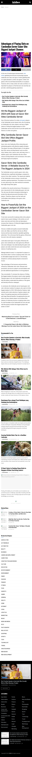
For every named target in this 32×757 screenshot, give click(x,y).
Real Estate (4, 630)
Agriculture (5, 540)
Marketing (4, 615)
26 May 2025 (11, 522)
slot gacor (22, 120)
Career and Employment (8, 555)
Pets (2, 624)
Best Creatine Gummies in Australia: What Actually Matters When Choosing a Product (15, 97)
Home (2, 7)
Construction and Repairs (9, 561)
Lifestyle (4, 612)
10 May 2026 (11, 373)
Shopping (4, 633)
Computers (4, 558)
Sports (3, 636)
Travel (3, 645)
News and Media (5, 621)
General (6, 7)
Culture (3, 564)
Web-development (6, 655)
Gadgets (3, 591)
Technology (4, 642)
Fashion (3, 579)
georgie (12, 743)
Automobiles (5, 543)
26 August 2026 (12, 341)
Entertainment (5, 570)
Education (4, 567)
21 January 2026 (12, 472)
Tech (2, 639)
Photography (5, 627)
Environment (5, 573)
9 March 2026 (12, 404)
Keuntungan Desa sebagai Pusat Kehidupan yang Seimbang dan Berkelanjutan (14, 105)
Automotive (4, 546)
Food (2, 588)
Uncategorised (5, 649)
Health (3, 600)
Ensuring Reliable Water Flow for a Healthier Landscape (13, 436)
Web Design (4, 652)
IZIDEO (10, 753)
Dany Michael (5, 341)
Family (3, 576)
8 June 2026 (18, 743)
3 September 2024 (12, 515)
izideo (16, 2)
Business (3, 552)
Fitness (3, 585)
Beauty (3, 549)
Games (3, 594)
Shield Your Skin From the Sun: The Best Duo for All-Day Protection (19, 519)
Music (3, 618)
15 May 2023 (11, 529)
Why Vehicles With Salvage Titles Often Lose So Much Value (15, 101)
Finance (3, 582)
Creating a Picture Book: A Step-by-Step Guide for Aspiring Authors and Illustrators (20, 513)
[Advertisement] (16, 25)
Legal (3, 609)
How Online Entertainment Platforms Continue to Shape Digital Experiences (20, 740)
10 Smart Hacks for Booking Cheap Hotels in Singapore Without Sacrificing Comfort (13, 469)
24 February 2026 (13, 439)
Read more (5, 688)
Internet (4, 606)
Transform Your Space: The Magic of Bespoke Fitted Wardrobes (19, 526)
